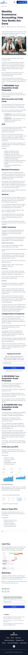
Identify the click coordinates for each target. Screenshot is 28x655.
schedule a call (14, 583)
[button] (14, 2)
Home (7, 637)
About (12, 637)
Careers (4, 643)
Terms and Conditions (12, 643)
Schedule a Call (20, 640)
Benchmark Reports (9, 640)
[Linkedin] (14, 646)
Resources (18, 637)
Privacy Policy (23, 643)
